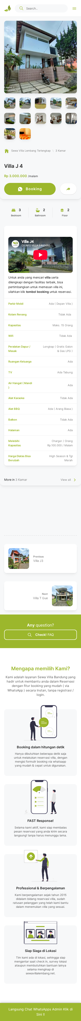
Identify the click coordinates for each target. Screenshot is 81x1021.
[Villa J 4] (40, 57)
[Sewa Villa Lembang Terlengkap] (7, 8)
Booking (33, 189)
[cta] (21, 8)
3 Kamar (21, 479)
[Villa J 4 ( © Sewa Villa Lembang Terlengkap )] (9, 103)
